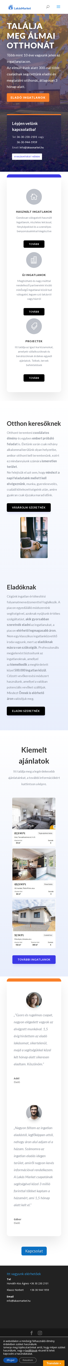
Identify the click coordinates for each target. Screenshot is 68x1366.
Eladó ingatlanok (28, 97)
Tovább (34, 244)
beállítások (31, 1350)
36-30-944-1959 (24, 142)
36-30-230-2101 (27, 136)
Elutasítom (28, 1360)
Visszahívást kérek (27, 156)
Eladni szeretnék (26, 710)
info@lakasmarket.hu (32, 147)
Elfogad (10, 1360)
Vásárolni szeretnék (29, 507)
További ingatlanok (34, 959)
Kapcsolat (34, 1251)
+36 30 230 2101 (39, 1283)
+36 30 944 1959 (39, 1290)
